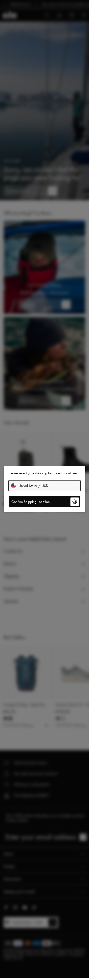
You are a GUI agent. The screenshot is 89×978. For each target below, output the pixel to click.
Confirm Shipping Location (30, 501)
